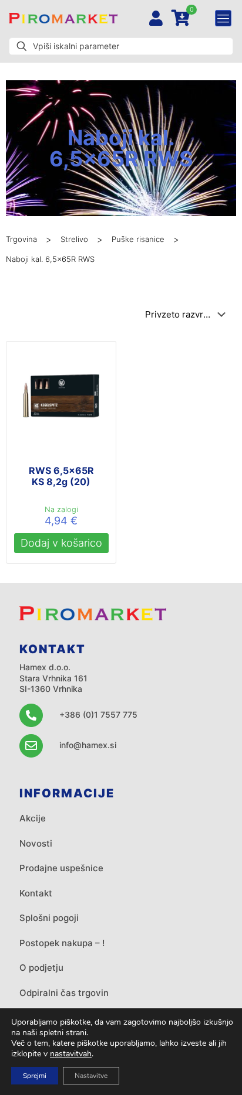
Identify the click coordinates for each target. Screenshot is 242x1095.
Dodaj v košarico (61, 543)
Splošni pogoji (49, 917)
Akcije (32, 818)
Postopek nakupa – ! (62, 943)
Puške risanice (138, 239)
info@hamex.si (87, 745)
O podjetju (41, 967)
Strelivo (74, 239)
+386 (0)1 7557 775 (98, 714)
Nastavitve (91, 1075)
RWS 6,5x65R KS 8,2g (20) (61, 476)
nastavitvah (71, 1054)
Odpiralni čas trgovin (64, 992)
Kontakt (35, 893)
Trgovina (21, 239)
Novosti (35, 843)
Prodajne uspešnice (61, 868)
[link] (63, 18)
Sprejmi (34, 1075)
